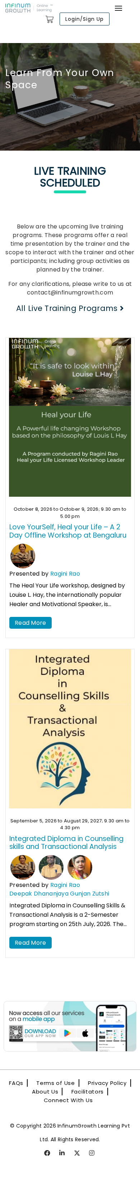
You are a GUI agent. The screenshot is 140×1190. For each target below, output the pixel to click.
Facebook (47, 1153)
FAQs (16, 1083)
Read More (30, 623)
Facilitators (87, 1091)
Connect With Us (68, 1100)
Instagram (93, 1153)
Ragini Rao (65, 574)
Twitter (77, 1153)
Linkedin (62, 1153)
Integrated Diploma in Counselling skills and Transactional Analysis (66, 843)
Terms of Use (55, 1083)
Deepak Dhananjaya (39, 893)
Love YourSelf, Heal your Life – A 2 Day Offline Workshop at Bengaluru (67, 531)
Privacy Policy (107, 1083)
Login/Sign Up (84, 19)
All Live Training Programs (68, 308)
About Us (45, 1091)
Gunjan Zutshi (89, 893)
